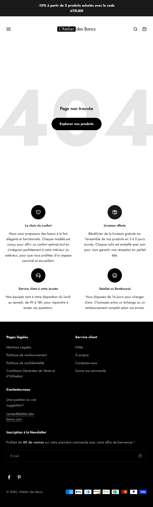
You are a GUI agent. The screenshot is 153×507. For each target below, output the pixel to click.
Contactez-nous (86, 363)
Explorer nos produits (77, 123)
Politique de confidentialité (25, 363)
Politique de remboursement (26, 355)
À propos (82, 355)
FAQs (79, 347)
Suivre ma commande (90, 370)
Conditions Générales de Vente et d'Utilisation (30, 373)
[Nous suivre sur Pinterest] (19, 477)
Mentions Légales (18, 347)
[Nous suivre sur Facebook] (9, 477)
